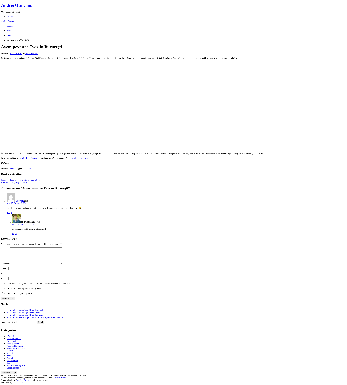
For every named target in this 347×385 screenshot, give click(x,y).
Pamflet (10, 35)
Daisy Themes (18, 382)
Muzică (10, 353)
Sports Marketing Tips (16, 365)
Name (4, 268)
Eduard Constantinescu (79, 158)
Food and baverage (15, 346)
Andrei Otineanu (17, 5)
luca (24, 168)
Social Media (12, 360)
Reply (9, 212)
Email (4, 273)
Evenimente (12, 341)
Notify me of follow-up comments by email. (23, 288)
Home (9, 30)
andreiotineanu (31, 53)
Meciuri (10, 351)
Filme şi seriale (13, 343)
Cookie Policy (60, 378)
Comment (5, 264)
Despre (10, 16)
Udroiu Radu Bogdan (28, 158)
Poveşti (10, 358)
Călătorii (10, 336)
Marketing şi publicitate (17, 348)
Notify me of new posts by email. (18, 293)
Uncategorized (13, 368)
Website (4, 278)
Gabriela (20, 201)
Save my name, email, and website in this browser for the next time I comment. (37, 284)
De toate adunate (14, 338)
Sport (9, 363)
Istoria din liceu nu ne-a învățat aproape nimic (20, 180)
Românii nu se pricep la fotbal (14, 182)
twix (29, 168)
